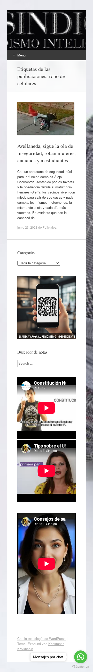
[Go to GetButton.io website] (80, 666)
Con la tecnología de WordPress (41, 638)
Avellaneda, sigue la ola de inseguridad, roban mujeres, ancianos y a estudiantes (46, 153)
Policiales (49, 227)
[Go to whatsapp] (80, 656)
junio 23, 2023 (27, 227)
